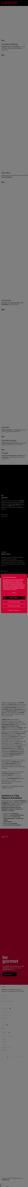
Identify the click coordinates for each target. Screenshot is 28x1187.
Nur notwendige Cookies (14, 601)
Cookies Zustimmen (14, 597)
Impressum (17, 610)
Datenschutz (11, 610)
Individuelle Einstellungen (14, 606)
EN (15, 592)
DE (13, 592)
